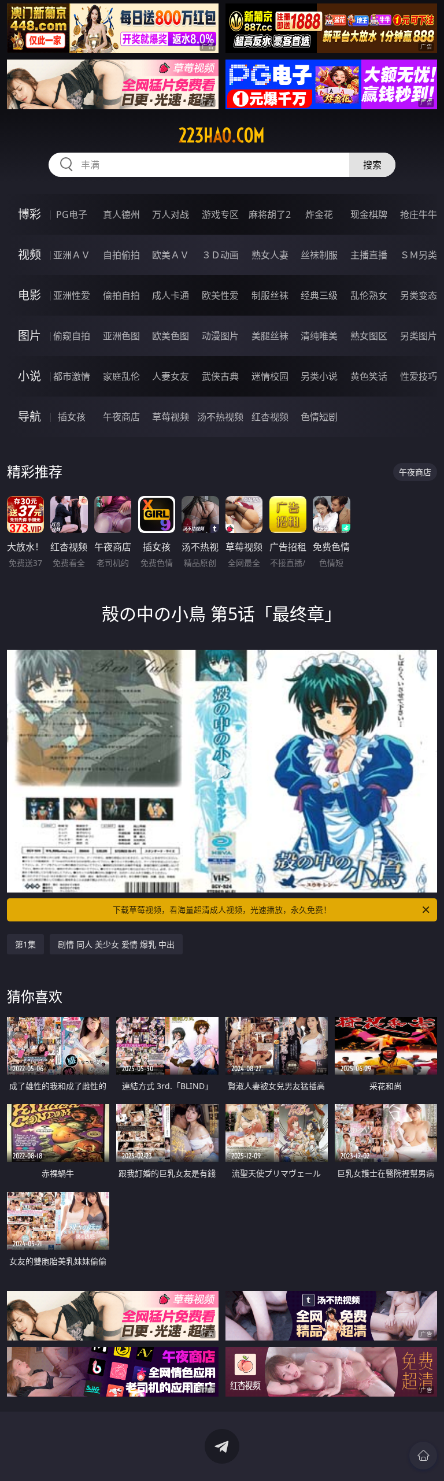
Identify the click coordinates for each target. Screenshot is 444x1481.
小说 (29, 376)
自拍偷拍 (121, 255)
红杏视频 (269, 416)
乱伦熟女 (368, 295)
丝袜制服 (319, 255)
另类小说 (319, 376)
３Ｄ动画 (220, 255)
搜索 (372, 164)
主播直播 (368, 255)
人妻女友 (170, 376)
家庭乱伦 (121, 376)
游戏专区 (220, 214)
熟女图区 (368, 335)
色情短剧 (319, 416)
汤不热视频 (220, 416)
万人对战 (170, 214)
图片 (29, 335)
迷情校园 (269, 376)
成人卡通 (170, 295)
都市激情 (71, 376)
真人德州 (121, 214)
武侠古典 (220, 376)
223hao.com (222, 135)
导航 (29, 416)
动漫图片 (220, 335)
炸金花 (319, 214)
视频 (29, 254)
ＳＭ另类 (418, 255)
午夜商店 (121, 416)
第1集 (25, 944)
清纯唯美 (319, 335)
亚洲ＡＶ (71, 255)
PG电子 (71, 214)
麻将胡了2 (270, 214)
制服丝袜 (269, 295)
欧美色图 (170, 335)
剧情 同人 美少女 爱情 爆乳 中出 (116, 944)
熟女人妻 (269, 255)
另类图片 (418, 335)
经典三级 (319, 295)
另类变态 (418, 295)
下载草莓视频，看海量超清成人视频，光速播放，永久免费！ (222, 909)
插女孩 (72, 416)
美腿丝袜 (269, 335)
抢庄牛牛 (418, 214)
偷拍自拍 (121, 295)
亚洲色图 (121, 335)
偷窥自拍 (71, 335)
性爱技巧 (418, 376)
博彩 (29, 214)
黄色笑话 (368, 376)
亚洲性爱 (71, 295)
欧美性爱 (220, 295)
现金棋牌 (368, 214)
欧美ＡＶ (170, 255)
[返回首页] (423, 1455)
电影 (29, 295)
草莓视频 (170, 416)
